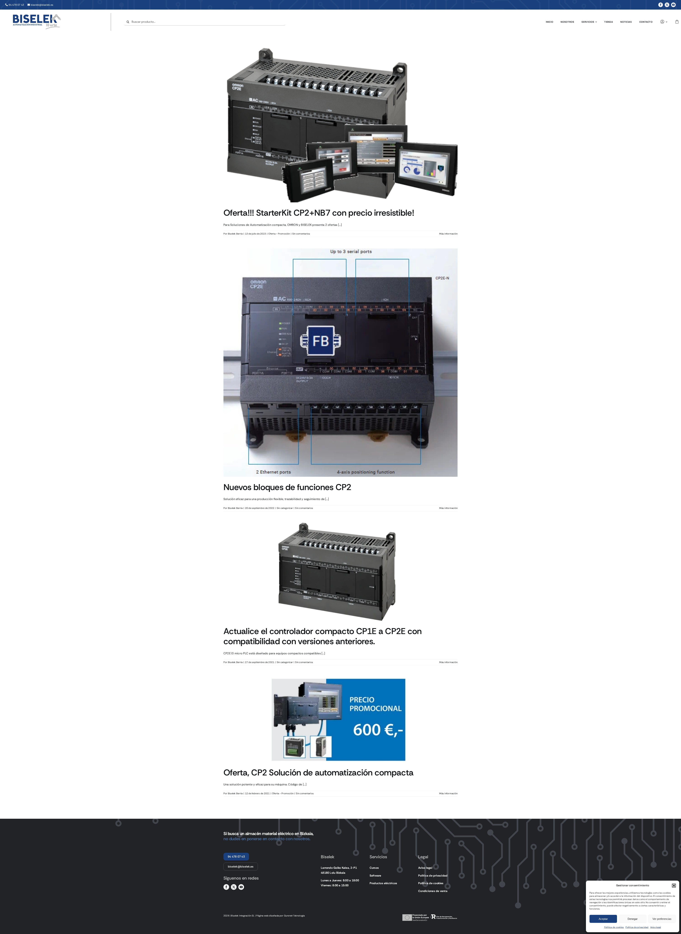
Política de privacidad (636, 927)
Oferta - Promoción (279, 233)
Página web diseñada (267, 915)
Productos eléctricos (383, 883)
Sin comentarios (301, 233)
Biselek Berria (235, 233)
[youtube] (673, 4)
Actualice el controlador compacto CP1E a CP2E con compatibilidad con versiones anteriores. (322, 636)
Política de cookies (614, 927)
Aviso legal (655, 927)
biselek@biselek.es (42, 4)
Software (375, 875)
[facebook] (660, 4)
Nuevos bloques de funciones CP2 (287, 487)
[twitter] (667, 4)
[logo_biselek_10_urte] (37, 14)
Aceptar (603, 918)
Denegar (633, 918)
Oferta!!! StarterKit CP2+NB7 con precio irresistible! (318, 212)
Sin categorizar (285, 508)
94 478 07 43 (16, 4)
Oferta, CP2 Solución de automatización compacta (318, 772)
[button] (674, 885)
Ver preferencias (661, 918)
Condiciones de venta (432, 891)
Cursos (374, 868)
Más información (448, 233)
